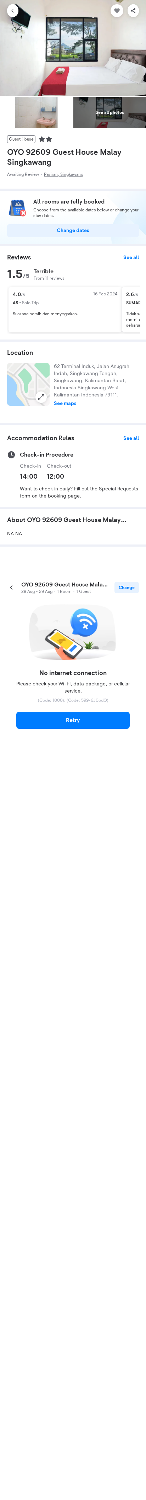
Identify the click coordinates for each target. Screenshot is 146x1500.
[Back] (12, 10)
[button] (28, 384)
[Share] (133, 10)
